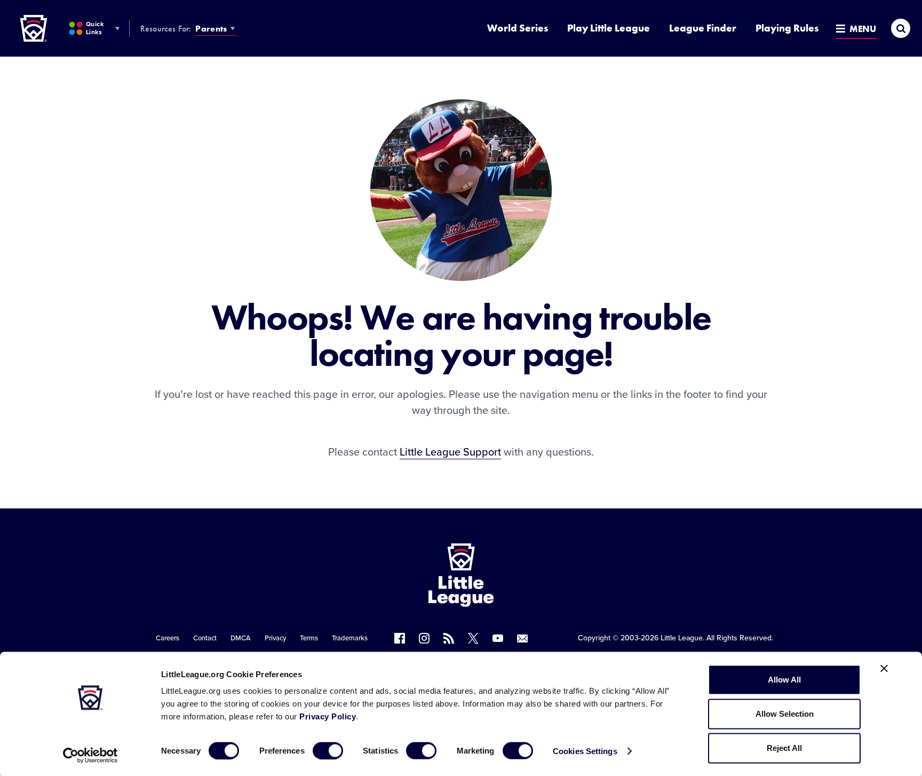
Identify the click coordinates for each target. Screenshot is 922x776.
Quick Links (95, 28)
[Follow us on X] (473, 638)
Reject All (784, 748)
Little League (682, 637)
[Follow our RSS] (448, 638)
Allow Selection (785, 713)
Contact (205, 638)
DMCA (240, 638)
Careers (167, 638)
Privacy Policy (327, 716)
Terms (309, 638)
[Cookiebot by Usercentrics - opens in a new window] (90, 755)
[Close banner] (884, 668)
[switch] (328, 750)
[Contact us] (522, 638)
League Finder (702, 28)
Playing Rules (787, 28)
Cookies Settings (585, 750)
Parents (211, 28)
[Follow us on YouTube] (497, 638)
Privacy (275, 638)
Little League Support (450, 452)
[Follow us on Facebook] (399, 638)
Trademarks (350, 638)
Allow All (784, 679)
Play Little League (608, 28)
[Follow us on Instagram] (424, 638)
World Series (517, 28)
